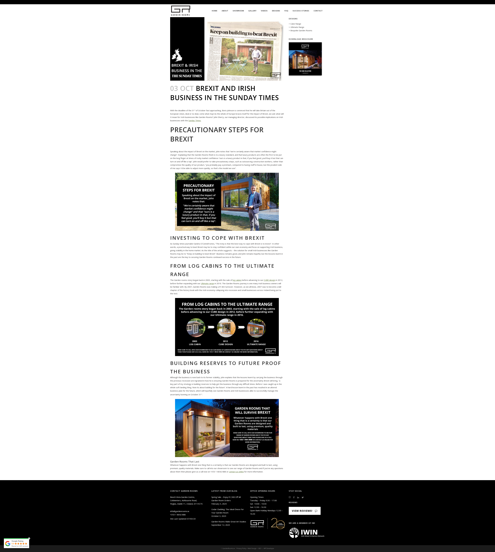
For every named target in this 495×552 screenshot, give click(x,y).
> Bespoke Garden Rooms (300, 30)
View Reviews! (302, 511)
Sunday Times (194, 120)
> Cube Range (295, 23)
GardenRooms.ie (228, 548)
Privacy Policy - (242, 548)
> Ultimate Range (296, 27)
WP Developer (269, 548)
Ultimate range (207, 283)
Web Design (252, 548)
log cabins (237, 280)
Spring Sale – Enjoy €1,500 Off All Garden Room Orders (226, 499)
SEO (259, 548)
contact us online (236, 471)
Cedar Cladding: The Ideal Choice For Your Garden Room (227, 511)
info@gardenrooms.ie (179, 511)
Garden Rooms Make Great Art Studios (228, 521)
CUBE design (269, 280)
